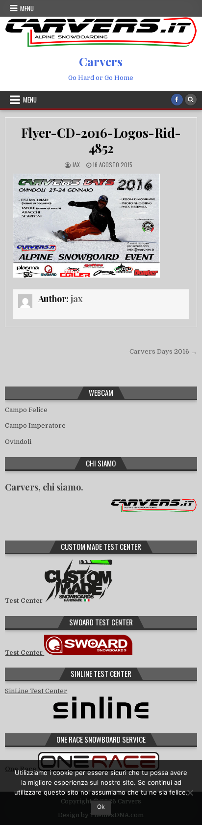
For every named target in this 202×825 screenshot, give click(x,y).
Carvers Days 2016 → (163, 351)
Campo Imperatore (35, 425)
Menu (27, 8)
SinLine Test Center (36, 691)
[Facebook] (177, 99)
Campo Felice (26, 409)
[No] (190, 793)
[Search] (191, 99)
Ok (101, 806)
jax (76, 164)
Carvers (101, 61)
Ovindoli (18, 441)
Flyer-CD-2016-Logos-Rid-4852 (101, 140)
